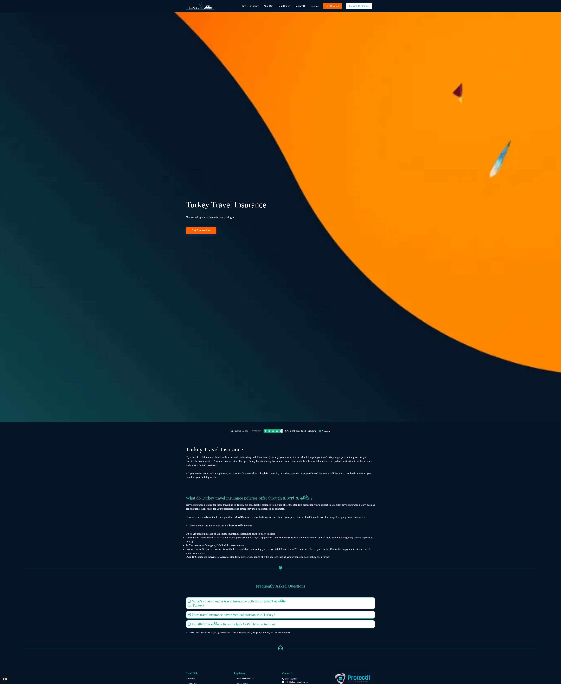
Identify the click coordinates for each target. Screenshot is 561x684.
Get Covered (332, 6)
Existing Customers (359, 6)
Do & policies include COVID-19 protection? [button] (234, 624)
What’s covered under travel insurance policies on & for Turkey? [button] (236, 602)
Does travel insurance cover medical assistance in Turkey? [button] (233, 615)
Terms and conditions (245, 679)
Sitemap (191, 679)
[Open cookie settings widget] (4, 679)
